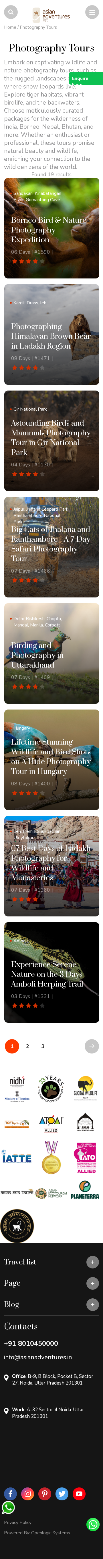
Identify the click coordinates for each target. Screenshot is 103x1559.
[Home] (51, 15)
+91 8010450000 (31, 1343)
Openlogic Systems (50, 1533)
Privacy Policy (17, 1522)
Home (10, 27)
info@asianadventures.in (38, 1357)
